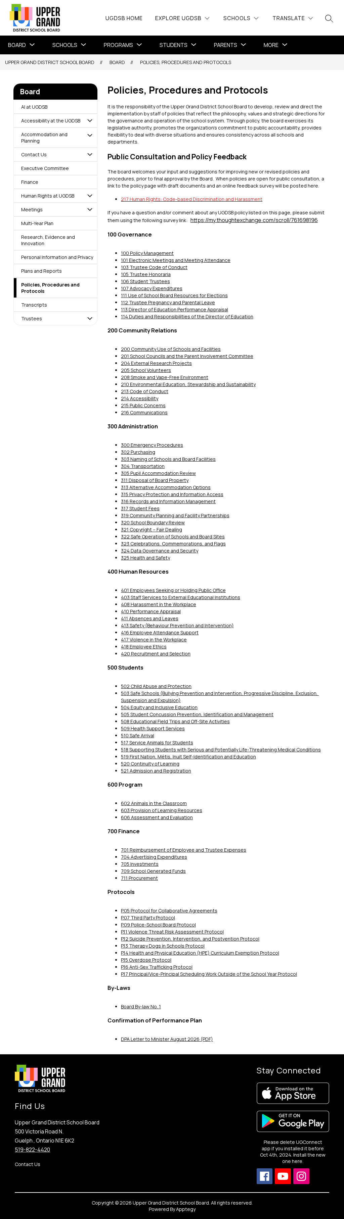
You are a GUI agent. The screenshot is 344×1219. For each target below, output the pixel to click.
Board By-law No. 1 (141, 1006)
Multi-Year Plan (37, 223)
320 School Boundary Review (153, 522)
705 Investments (140, 864)
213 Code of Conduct (144, 391)
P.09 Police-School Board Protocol (158, 924)
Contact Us (34, 154)
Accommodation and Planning (44, 137)
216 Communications (144, 412)
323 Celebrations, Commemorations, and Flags (173, 543)
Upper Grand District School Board (49, 62)
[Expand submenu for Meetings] (89, 209)
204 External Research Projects (156, 363)
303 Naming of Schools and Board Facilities (168, 459)
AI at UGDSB (34, 107)
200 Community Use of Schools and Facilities (171, 349)
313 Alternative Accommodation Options (166, 487)
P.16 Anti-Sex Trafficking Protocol (156, 967)
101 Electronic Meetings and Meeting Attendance (175, 260)
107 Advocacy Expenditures (151, 288)
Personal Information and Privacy (57, 257)
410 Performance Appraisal (151, 611)
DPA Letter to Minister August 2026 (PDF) (167, 1039)
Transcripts (34, 305)
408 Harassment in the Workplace (158, 604)
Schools (64, 45)
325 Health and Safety (145, 557)
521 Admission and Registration (156, 770)
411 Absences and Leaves (149, 618)
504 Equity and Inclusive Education (159, 707)
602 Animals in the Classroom (154, 803)
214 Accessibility (139, 398)
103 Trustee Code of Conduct (154, 267)
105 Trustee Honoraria (146, 274)
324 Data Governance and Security (159, 550)
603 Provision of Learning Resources (161, 810)
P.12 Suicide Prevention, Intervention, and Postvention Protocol (190, 939)
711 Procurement (139, 878)
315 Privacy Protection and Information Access (172, 494)
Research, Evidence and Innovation (48, 240)
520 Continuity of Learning (150, 763)
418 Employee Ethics (144, 646)
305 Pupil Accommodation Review (158, 473)
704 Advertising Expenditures (154, 857)
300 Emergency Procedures (152, 445)
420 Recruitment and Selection (155, 653)
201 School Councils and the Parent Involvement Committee (187, 356)
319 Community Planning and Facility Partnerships (175, 515)
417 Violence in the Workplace (154, 639)
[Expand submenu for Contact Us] (89, 154)
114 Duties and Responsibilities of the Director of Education (187, 316)
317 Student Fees (140, 508)
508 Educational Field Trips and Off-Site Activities (175, 721)
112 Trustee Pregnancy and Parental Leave (168, 302)
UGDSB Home (124, 18)
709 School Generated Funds (153, 871)
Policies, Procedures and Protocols (185, 62)
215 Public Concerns (143, 405)
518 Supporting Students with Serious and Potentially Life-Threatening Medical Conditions (221, 749)
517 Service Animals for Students (157, 742)
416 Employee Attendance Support (160, 632)
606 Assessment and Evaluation (157, 817)
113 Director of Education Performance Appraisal (174, 309)
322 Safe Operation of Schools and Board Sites (173, 536)
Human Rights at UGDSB (47, 196)
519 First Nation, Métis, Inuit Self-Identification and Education (188, 756)
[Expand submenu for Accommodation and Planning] (89, 135)
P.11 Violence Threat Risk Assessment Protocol (172, 932)
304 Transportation (143, 466)
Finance (29, 182)
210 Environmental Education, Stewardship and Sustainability (188, 384)
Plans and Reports (41, 271)
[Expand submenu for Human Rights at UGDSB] (89, 195)
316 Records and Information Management (168, 501)
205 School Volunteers (146, 370)
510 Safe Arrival (137, 735)
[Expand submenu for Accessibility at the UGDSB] (89, 120)
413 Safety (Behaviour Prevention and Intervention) (177, 625)
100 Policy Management (147, 253)
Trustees (31, 318)
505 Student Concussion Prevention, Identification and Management (197, 714)
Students (173, 45)
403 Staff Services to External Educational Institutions (180, 597)
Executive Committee (45, 168)
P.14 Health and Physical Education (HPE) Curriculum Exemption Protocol (200, 953)
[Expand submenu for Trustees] (89, 318)
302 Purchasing (138, 452)
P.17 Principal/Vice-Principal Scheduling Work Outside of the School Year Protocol (209, 974)
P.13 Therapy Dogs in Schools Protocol (163, 946)
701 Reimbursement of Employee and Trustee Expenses (183, 850)
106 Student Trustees (145, 281)
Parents (225, 45)
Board (17, 45)
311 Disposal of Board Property (154, 480)
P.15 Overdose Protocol (146, 960)
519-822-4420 (32, 1149)
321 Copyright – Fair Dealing (151, 529)
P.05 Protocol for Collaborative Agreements (169, 910)
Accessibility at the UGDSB (50, 120)
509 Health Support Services (153, 728)
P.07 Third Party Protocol (148, 917)
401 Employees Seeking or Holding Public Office (173, 590)
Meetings (32, 209)
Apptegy (186, 1209)
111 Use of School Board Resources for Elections (174, 295)
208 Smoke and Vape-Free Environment (164, 377)
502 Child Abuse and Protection (156, 686)
